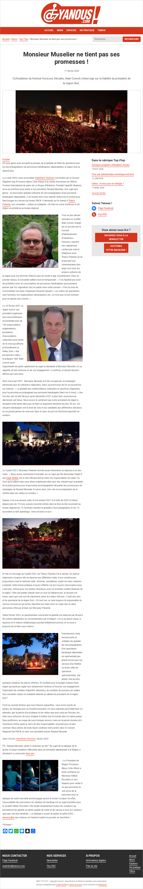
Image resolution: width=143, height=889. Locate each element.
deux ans (30, 753)
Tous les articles (99, 193)
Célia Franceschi (75, 884)
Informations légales (96, 860)
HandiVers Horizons (45, 178)
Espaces (133, 863)
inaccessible (8, 817)
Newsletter (52, 860)
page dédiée (12, 478)
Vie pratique (135, 867)
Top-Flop (23, 39)
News (14, 39)
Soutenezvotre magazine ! (116, 248)
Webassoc (103, 884)
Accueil (5, 39)
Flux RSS (102, 214)
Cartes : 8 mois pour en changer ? (108, 183)
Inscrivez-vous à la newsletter (116, 237)
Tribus (132, 871)
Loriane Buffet (61, 884)
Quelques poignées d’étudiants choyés (111, 165)
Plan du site (91, 866)
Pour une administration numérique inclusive (113, 174)
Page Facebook (105, 208)
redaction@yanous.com (13, 866)
